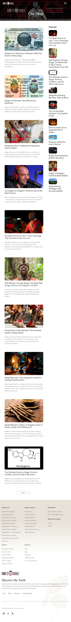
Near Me (4, 541)
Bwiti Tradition (6, 555)
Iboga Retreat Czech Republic (11, 532)
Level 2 (50, 526)
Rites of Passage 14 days (55, 514)
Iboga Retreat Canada (9, 517)
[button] (65, 3)
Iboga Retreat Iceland (9, 535)
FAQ (26, 549)
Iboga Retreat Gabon (8, 511)
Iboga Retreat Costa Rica (10, 526)
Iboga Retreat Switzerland (10, 538)
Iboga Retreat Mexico (8, 523)
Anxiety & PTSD (30, 514)
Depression (29, 511)
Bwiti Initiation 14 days (55, 511)
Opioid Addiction (30, 517)
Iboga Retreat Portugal (9, 529)
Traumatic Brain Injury (32, 529)
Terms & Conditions (31, 561)
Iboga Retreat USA (7, 514)
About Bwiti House (8, 549)
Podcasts (27, 555)
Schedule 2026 (29, 558)
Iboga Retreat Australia (9, 520)
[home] (8, 3)
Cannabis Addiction (31, 523)
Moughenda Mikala (8, 558)
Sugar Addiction (30, 532)
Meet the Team (6, 552)
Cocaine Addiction (30, 520)
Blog (26, 552)
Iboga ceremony (7, 564)
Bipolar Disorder (30, 526)
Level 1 (50, 523)
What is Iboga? (6, 561)
